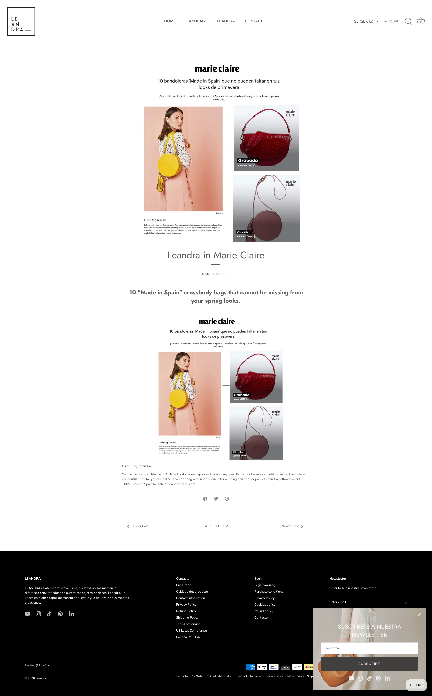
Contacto (183, 578)
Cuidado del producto (192, 591)
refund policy (264, 611)
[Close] (419, 614)
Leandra (41, 678)
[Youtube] (351, 678)
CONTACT (254, 21)
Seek (258, 578)
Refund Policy (186, 611)
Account (391, 21)
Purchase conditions (268, 591)
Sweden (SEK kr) (35, 665)
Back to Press (215, 526)
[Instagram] (360, 678)
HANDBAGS (196, 21)
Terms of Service (188, 624)
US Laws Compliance (191, 630)
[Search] (408, 21)
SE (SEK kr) (364, 21)
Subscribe (369, 664)
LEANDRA (226, 21)
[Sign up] (404, 602)
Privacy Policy (186, 604)
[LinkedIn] (387, 678)
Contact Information (190, 598)
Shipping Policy (187, 617)
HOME (170, 21)
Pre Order (183, 585)
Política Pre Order (189, 637)
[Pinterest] (378, 678)
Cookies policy (265, 604)
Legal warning (265, 585)
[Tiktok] (369, 678)
